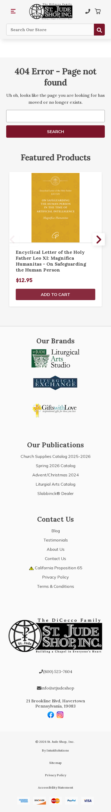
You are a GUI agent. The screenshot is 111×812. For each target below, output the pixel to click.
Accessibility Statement (55, 787)
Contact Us (55, 558)
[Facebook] (51, 715)
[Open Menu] (13, 11)
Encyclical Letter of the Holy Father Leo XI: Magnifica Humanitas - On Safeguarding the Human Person (51, 261)
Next (98, 239)
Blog (55, 530)
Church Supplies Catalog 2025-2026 (56, 456)
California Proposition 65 (58, 567)
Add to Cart (55, 294)
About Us (56, 549)
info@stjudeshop (57, 688)
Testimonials (55, 540)
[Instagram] (60, 715)
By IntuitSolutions (55, 750)
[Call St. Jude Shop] (87, 11)
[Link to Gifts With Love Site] (55, 409)
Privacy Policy (55, 577)
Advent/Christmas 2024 (55, 474)
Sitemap (55, 763)
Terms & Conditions (55, 586)
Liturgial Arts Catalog (55, 484)
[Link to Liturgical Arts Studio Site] (55, 358)
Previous (12, 239)
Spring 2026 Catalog (55, 465)
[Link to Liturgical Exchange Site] (55, 382)
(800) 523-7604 (57, 671)
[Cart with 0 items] (97, 11)
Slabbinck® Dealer (55, 493)
